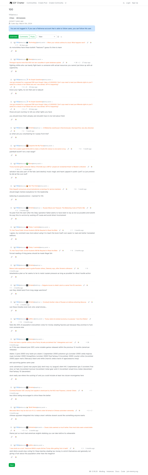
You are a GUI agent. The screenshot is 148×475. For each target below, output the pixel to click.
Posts (33, 37)
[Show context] (87, 42)
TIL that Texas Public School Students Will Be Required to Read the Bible (33, 230)
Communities (32, 3)
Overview (13, 37)
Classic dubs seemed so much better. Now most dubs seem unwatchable (68, 427)
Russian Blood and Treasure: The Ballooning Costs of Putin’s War (64, 208)
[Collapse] (11, 42)
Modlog (102, 471)
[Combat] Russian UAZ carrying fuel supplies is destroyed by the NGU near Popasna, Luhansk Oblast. (43, 390)
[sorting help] (58, 37)
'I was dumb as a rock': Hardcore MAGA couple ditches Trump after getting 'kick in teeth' (39, 448)
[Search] (123, 3)
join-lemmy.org (132, 471)
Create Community (56, 3)
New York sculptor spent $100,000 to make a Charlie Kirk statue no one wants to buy (38, 149)
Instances (110, 471)
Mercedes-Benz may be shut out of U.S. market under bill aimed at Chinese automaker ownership (42, 410)
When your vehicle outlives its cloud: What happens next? (66, 42)
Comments (24, 37)
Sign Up (135, 3)
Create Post (42, 3)
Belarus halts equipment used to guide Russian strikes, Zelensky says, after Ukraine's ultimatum (41, 268)
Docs (117, 471)
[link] (90, 42)
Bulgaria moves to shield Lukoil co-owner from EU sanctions (62, 285)
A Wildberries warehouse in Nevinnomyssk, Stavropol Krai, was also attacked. (68, 128)
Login (128, 3)
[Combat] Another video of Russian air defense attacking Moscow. (64, 302)
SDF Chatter (18, 3)
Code (123, 471)
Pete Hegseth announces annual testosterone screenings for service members (35, 189)
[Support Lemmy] (65, 3)
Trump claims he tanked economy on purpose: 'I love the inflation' (66, 319)
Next (12, 465)
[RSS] (61, 37)
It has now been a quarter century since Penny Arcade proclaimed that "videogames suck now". (41, 342)
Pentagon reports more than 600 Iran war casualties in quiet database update (35, 62)
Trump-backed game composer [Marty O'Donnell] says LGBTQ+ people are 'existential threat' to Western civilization (48, 167)
